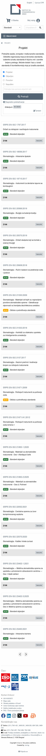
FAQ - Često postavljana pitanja (13, 710)
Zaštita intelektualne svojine (12, 708)
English (29, 2)
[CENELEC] (33, 677)
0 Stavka (14, 20)
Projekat (8, 72)
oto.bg (27, 745)
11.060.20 (17, 107)
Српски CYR (39, 2)
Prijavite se (24, 751)
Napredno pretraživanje (14, 102)
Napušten (9, 84)
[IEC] (14, 677)
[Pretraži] (40, 27)
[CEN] (24, 677)
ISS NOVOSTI (8, 698)
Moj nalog (31, 20)
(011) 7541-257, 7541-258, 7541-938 (18, 730)
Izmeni (38, 110)
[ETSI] (5, 686)
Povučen (9, 80)
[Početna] (1, 43)
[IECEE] (14, 686)
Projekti (7, 43)
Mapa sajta (6, 701)
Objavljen (9, 76)
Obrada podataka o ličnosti (12, 703)
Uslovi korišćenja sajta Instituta (13, 706)
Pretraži (24, 96)
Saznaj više (39, 140)
